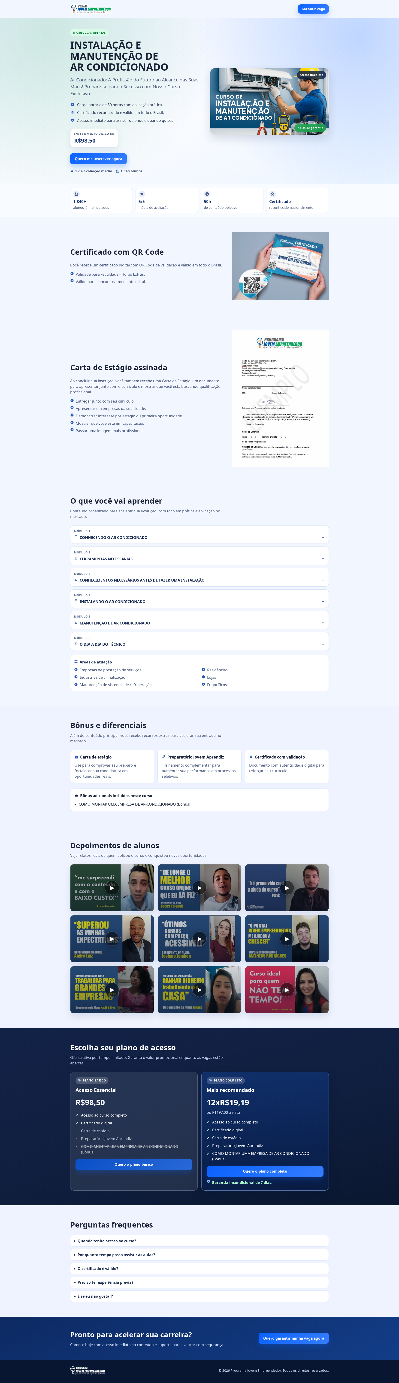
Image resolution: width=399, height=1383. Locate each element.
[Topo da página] (91, 9)
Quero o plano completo (265, 1171)
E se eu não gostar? (95, 1296)
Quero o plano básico (134, 1164)
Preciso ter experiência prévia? (105, 1282)
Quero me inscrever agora (98, 158)
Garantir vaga (313, 9)
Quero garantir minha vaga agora (293, 1338)
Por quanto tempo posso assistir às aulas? (116, 1254)
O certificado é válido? (98, 1268)
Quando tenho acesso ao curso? (107, 1240)
